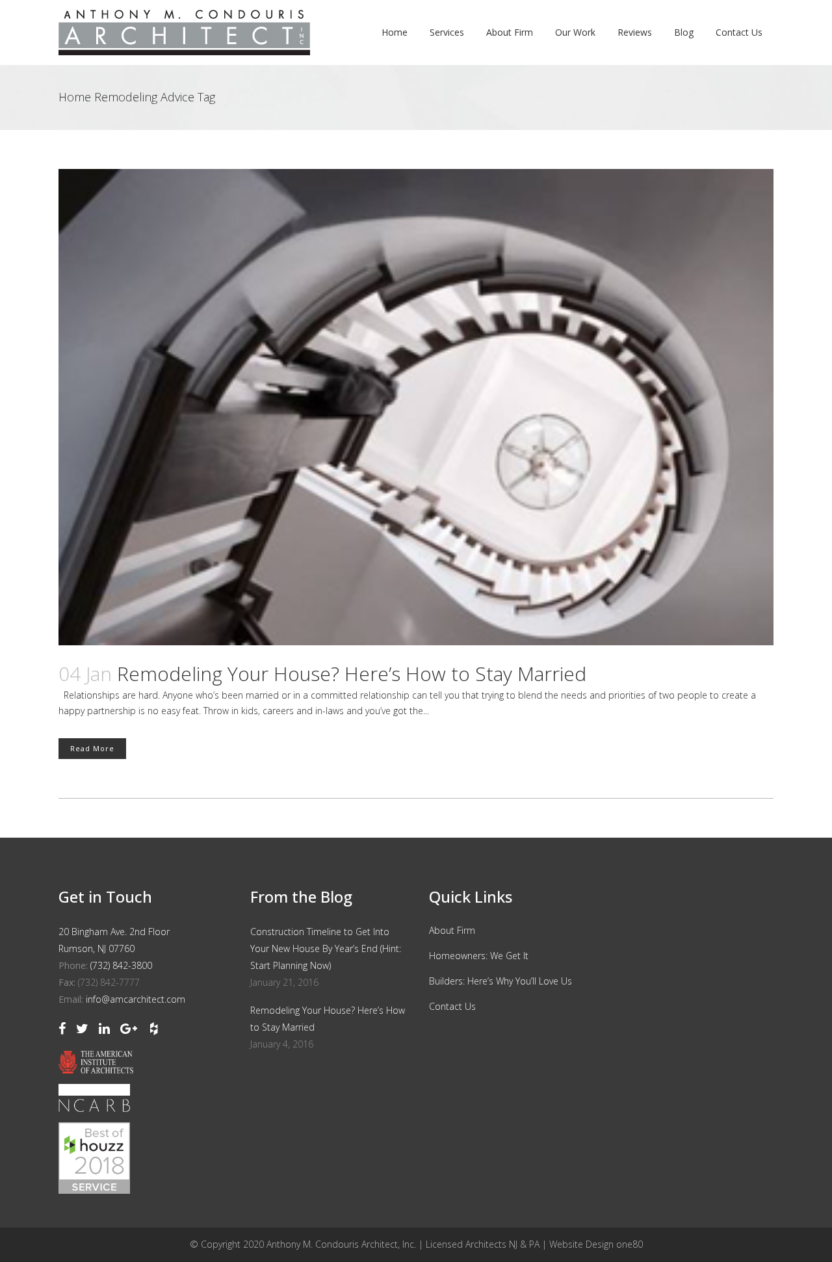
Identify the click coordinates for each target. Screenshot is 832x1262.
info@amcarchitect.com (135, 999)
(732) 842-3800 (121, 965)
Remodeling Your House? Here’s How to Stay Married (351, 673)
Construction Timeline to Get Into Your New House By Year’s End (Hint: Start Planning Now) (325, 948)
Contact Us (452, 1006)
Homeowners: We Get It (478, 955)
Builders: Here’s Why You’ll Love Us (500, 981)
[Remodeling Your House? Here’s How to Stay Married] (416, 407)
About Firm (452, 930)
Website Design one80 (596, 1244)
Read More (92, 748)
